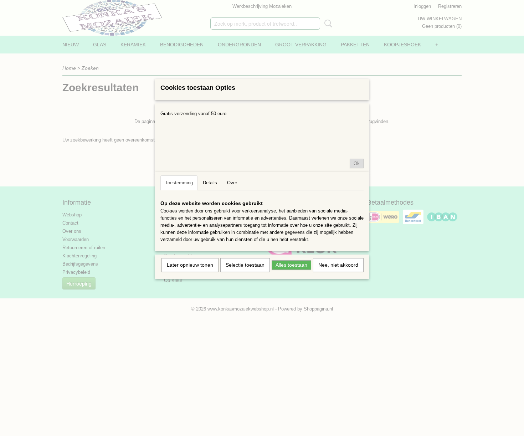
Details (210, 182)
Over (232, 182)
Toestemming (179, 182)
